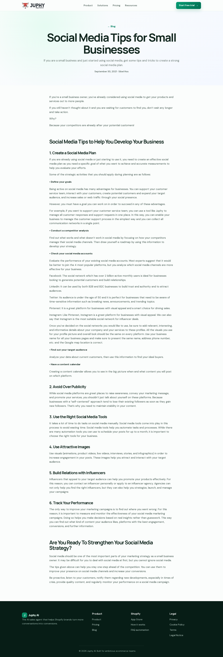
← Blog (112, 26)
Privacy (174, 619)
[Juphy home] (33, 5)
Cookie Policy (177, 624)
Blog (94, 629)
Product (88, 5)
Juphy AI (31, 615)
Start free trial (188, 5)
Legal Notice (176, 635)
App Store (136, 619)
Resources (131, 5)
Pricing (116, 5)
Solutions (102, 5)
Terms (173, 629)
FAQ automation (140, 629)
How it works (138, 624)
